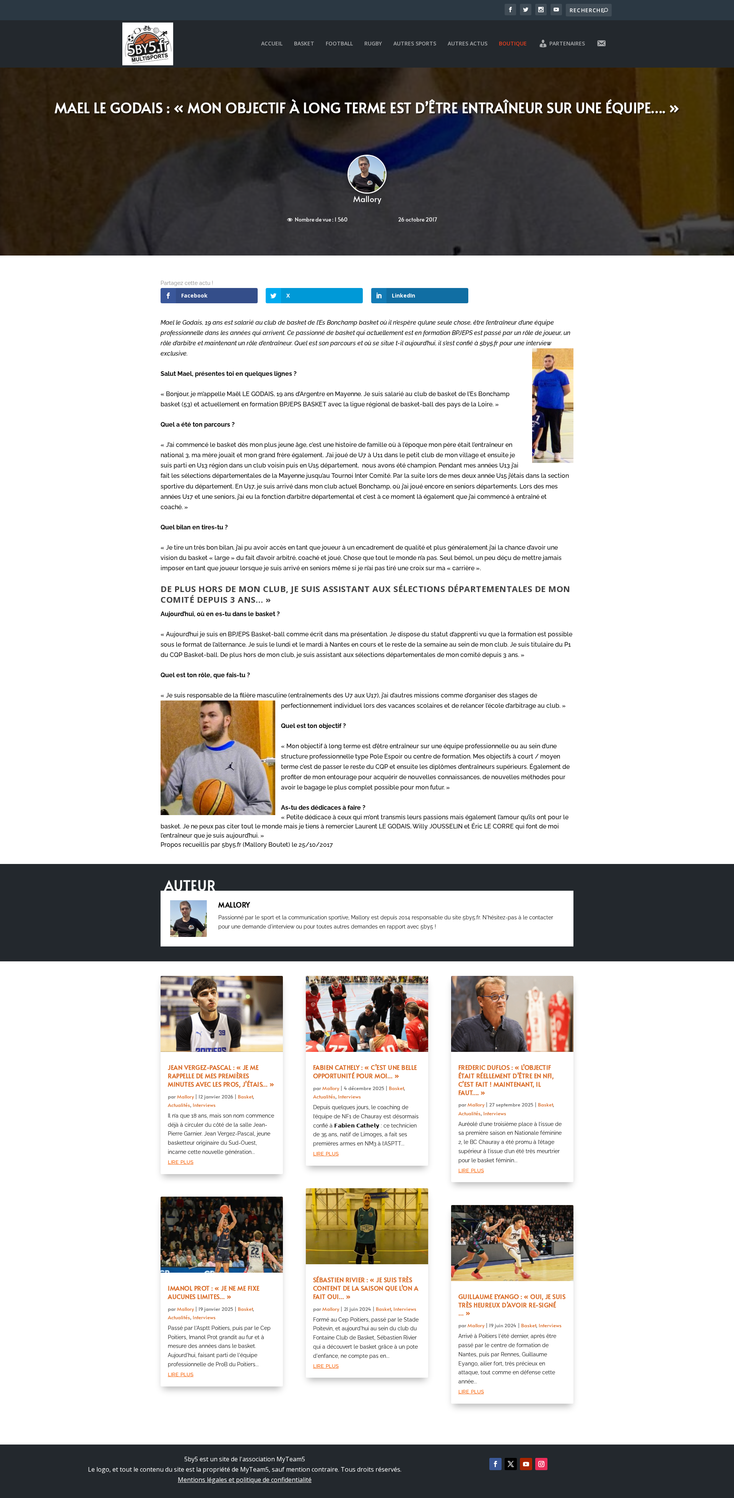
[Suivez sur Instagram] (541, 1464)
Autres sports (414, 43)
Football (339, 43)
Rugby (373, 43)
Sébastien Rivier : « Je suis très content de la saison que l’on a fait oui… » (366, 1288)
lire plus (180, 1161)
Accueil (272, 43)
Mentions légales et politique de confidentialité (245, 1479)
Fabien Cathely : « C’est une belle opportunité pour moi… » (365, 1071)
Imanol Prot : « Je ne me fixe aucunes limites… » (214, 1292)
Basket (304, 43)
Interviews (204, 1105)
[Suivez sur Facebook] (495, 1464)
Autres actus (467, 43)
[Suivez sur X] (511, 1464)
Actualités (179, 1105)
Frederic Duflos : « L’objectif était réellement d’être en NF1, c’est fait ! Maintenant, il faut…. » (506, 1079)
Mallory (367, 198)
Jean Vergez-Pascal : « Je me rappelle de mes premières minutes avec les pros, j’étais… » (221, 1075)
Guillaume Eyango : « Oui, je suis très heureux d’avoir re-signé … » (512, 1304)
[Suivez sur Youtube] (526, 1464)
